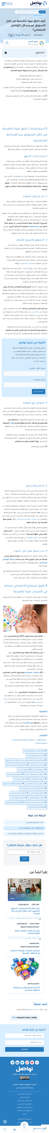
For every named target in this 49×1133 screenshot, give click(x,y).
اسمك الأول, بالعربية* (37, 368)
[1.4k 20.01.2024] (24, 939)
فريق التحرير (33, 42)
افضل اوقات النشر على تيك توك (16, 765)
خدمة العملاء (34, 227)
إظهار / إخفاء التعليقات (25, 1018)
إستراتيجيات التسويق (38, 765)
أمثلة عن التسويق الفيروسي (36, 756)
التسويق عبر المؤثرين (38, 779)
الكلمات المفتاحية (32, 673)
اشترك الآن (38, 391)
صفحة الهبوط (32, 538)
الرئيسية (42, 12)
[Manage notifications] (5, 1121)
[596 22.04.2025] (24, 889)
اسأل (24, 859)
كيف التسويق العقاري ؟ (34, 823)
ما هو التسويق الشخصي (18, 793)
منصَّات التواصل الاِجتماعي (27, 519)
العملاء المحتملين (27, 264)
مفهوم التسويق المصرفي (36, 807)
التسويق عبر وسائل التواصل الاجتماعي (27, 12)
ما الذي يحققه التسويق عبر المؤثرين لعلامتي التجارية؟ (24, 834)
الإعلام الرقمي (24, 1097)
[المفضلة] (4, 1129)
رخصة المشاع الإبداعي (24, 1088)
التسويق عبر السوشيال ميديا (35, 774)
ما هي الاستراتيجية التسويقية (35, 802)
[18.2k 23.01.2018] (24, 969)
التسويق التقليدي (39, 770)
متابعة (7, 44)
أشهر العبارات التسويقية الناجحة (34, 751)
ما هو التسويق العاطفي (37, 798)
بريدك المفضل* (39, 380)
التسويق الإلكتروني (38, 15)
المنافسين (35, 312)
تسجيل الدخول (33, 1010)
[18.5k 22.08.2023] (24, 919)
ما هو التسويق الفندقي (18, 798)
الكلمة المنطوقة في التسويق (13, 784)
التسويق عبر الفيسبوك (14, 774)
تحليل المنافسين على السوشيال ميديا (32, 788)
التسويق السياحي (23, 770)
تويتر (22, 177)
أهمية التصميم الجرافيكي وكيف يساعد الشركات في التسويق (25, 760)
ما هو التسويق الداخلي (38, 793)
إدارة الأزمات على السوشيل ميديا (31, 828)
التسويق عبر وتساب (20, 779)
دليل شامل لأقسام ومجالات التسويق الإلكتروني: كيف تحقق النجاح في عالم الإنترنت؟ (25, 911)
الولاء (12, 423)
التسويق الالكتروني (24, 1119)
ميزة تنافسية (28, 723)
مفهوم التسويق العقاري (13, 802)
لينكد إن (24, 269)
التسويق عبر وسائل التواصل (36, 784)
